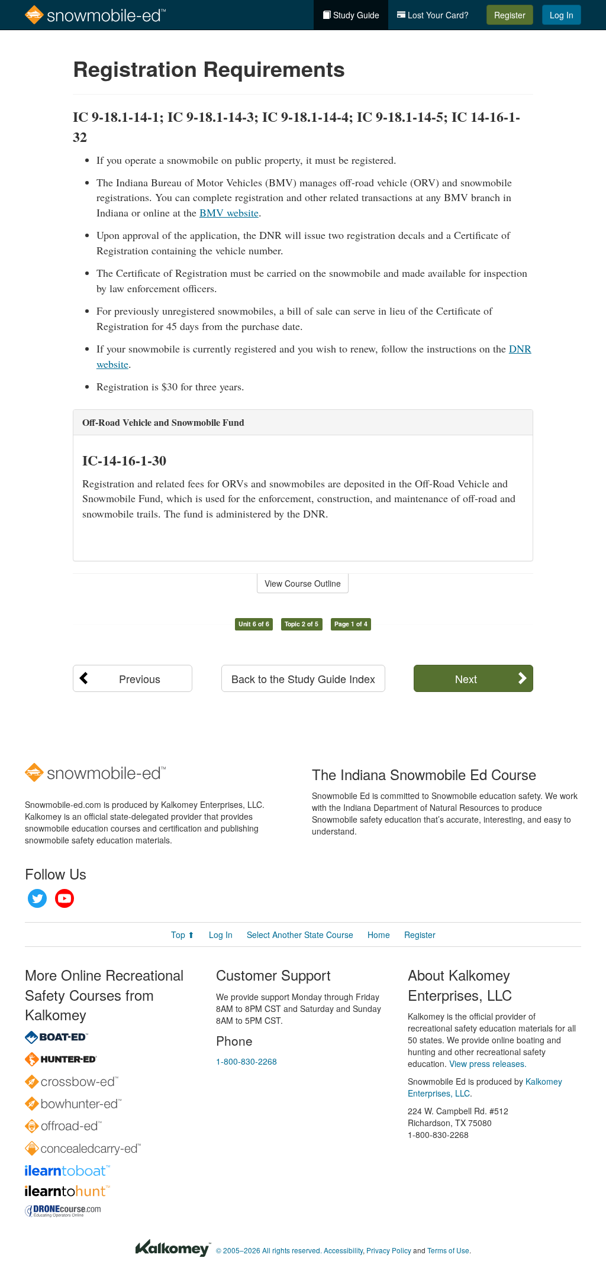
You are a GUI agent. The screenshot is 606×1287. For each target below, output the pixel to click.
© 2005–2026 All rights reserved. (269, 1250)
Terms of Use (448, 1250)
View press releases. (488, 1063)
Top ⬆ (183, 934)
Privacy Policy (388, 1250)
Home (379, 934)
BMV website (229, 212)
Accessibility (343, 1250)
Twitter (37, 898)
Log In (561, 15)
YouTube (64, 898)
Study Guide (355, 15)
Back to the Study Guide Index (303, 678)
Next (466, 678)
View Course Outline (303, 583)
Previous (139, 678)
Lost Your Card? (437, 15)
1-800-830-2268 (246, 1061)
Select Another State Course (300, 934)
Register (510, 15)
